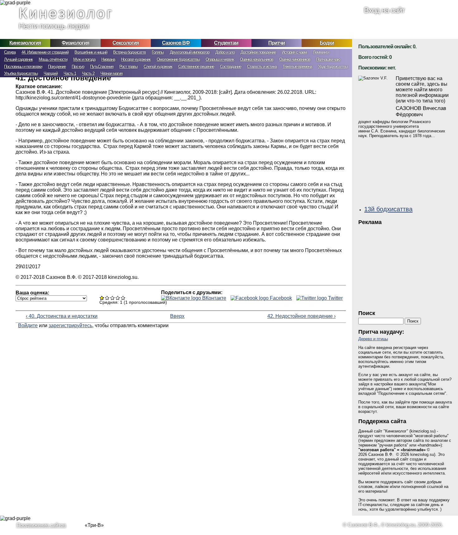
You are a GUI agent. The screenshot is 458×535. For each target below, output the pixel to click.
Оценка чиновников (294, 59)
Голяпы (158, 52)
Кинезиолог (66, 13)
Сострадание (230, 66)
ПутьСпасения (101, 66)
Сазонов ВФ (176, 42)
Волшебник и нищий (90, 52)
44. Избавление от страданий (45, 52)
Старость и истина (262, 66)
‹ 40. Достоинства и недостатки (62, 316)
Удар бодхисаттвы (333, 66)
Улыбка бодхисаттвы (21, 73)
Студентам (226, 42)
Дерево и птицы (373, 339)
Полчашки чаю (328, 59)
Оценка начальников (256, 59)
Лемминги (321, 52)
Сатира (10, 52)
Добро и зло (225, 52)
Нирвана (108, 59)
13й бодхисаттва (388, 209)
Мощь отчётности (53, 59)
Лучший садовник (18, 59)
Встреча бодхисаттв (129, 52)
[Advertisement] (405, 266)
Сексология (125, 42)
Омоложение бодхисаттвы (178, 59)
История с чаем (294, 52)
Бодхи (327, 42)
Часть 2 (88, 73)
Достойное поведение (258, 52)
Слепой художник (158, 66)
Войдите (28, 325)
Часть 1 (70, 73)
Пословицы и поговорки (23, 66)
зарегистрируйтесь (70, 325)
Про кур (78, 66)
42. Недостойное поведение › (301, 316)
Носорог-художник (135, 59)
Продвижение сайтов (41, 525)
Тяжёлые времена (297, 66)
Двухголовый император (189, 52)
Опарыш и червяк (220, 59)
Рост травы (128, 66)
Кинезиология (25, 42)
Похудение (57, 66)
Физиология (75, 42)
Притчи (276, 42)
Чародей (51, 73)
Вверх (176, 316)
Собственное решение (196, 66)
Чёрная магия (111, 73)
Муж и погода (84, 59)
